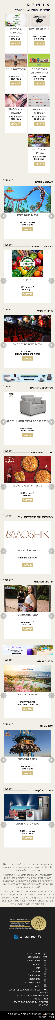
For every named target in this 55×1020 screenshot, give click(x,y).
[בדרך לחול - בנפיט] (27, 650)
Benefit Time (34, 956)
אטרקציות (35, 964)
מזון (38, 967)
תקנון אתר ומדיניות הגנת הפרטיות (31, 995)
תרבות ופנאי (34, 978)
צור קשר (44, 992)
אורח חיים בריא (32, 982)
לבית (37, 986)
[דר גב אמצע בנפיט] (27, 378)
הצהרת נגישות (40, 998)
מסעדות (36, 971)
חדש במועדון (33, 953)
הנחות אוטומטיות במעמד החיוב (24, 989)
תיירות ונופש (34, 975)
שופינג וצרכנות (32, 960)
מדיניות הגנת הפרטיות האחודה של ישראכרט (31, 1003)
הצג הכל (8, 180)
